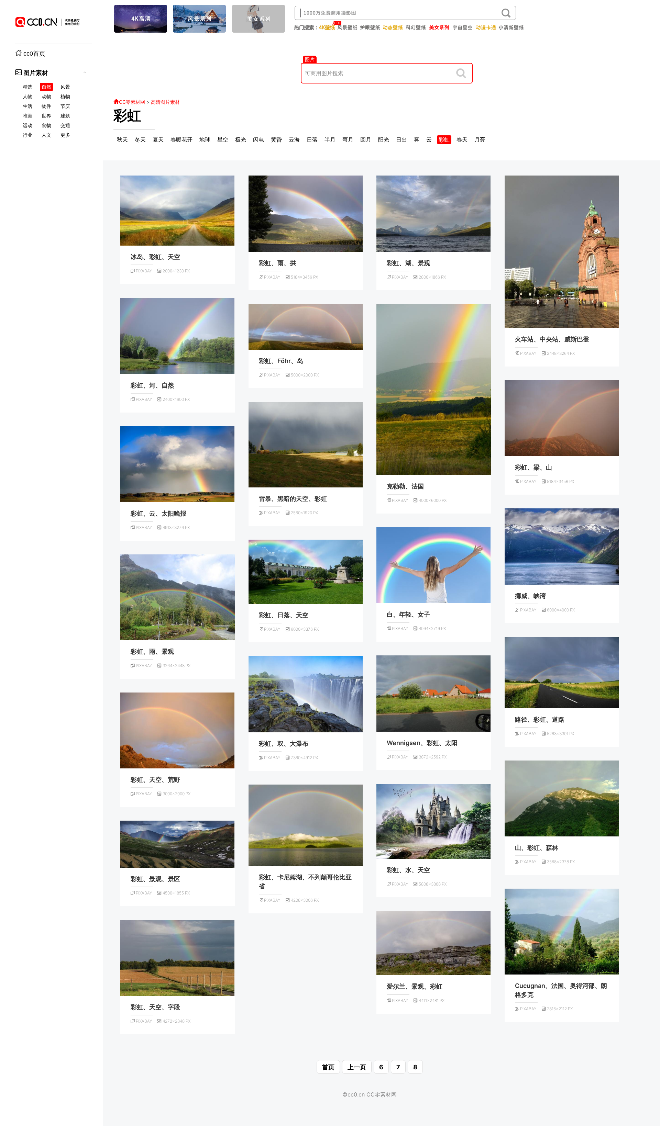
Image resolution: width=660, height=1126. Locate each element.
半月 (330, 139)
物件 (46, 106)
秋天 (122, 139)
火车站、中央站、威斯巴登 (552, 339)
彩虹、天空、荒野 (155, 779)
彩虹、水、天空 (408, 870)
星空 (222, 139)
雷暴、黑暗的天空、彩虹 (293, 498)
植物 (65, 96)
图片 (310, 59)
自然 (46, 87)
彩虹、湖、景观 (408, 263)
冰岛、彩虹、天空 (155, 256)
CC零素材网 (132, 102)
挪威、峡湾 (530, 595)
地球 (204, 139)
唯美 (27, 116)
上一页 (357, 1067)
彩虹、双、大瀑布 (283, 743)
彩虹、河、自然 (152, 385)
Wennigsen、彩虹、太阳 (422, 742)
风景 (65, 87)
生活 (27, 106)
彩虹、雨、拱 (277, 263)
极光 (240, 139)
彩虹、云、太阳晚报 (158, 513)
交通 (65, 125)
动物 (46, 96)
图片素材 (35, 72)
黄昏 (276, 139)
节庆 (65, 106)
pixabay (144, 270)
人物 (27, 96)
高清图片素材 (165, 102)
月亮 (479, 139)
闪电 (258, 139)
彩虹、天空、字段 (155, 1007)
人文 (46, 135)
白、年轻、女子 (408, 614)
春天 (462, 139)
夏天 (158, 139)
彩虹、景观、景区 (155, 878)
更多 (65, 135)
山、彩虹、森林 (536, 847)
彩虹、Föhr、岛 (281, 360)
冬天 (140, 139)
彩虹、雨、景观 (152, 651)
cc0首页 (34, 53)
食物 (46, 125)
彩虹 (127, 115)
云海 (294, 139)
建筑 (65, 116)
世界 (46, 116)
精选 (27, 87)
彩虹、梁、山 (533, 467)
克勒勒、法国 (405, 486)
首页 (328, 1067)
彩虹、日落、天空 (283, 615)
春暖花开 (181, 139)
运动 (27, 125)
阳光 (383, 139)
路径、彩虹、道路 (539, 719)
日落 (312, 139)
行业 (27, 135)
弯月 (347, 139)
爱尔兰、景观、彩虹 (414, 986)
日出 (401, 139)
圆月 (365, 139)
